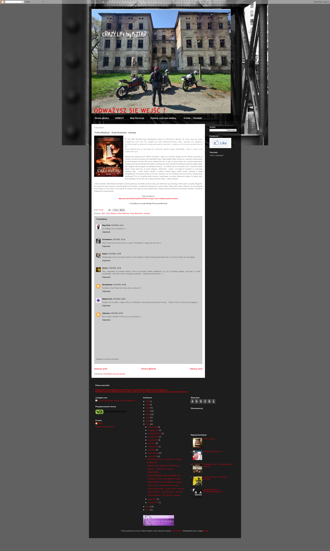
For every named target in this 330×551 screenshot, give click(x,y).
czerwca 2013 (153, 447)
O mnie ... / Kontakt (193, 118)
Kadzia (105, 254)
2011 (148, 510)
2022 (148, 401)
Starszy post (196, 369)
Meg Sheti (106, 225)
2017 (148, 411)
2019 (148, 405)
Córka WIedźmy (123, 213)
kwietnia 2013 (153, 453)
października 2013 (155, 433)
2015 (148, 418)
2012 (148, 507)
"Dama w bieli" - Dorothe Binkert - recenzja (163, 485)
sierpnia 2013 (153, 440)
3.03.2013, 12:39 (114, 254)
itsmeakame (107, 239)
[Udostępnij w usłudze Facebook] (121, 210)
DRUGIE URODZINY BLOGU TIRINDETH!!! (163, 476)
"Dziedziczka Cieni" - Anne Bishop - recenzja (164, 479)
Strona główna (102, 118)
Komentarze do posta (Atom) (114, 374)
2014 (148, 421)
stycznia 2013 (153, 502)
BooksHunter (107, 285)
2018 (148, 408)
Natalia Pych (107, 299)
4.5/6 (108, 213)
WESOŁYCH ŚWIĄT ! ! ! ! (213, 452)
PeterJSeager (177, 531)
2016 (148, 414)
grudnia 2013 (153, 427)
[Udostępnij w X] (118, 210)
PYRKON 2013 (152, 472)
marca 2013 (152, 456)
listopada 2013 (153, 430)
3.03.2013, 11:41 (117, 225)
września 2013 (153, 437)
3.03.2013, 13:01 (115, 268)
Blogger (205, 531)
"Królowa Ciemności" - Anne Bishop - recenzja (164, 459)
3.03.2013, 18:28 (119, 285)
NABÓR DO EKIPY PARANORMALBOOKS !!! (213, 491)
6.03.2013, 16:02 (119, 299)
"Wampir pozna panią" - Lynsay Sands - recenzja (165, 489)
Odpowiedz (106, 232)
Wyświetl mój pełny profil (104, 427)
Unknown (106, 313)
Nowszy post (100, 369)
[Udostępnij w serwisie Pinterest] (123, 210)
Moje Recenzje (137, 118)
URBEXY (119, 118)
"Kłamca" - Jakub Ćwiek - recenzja (160, 469)
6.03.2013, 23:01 (116, 313)
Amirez (105, 268)
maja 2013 (152, 450)
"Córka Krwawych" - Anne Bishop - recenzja (163, 495)
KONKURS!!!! (152, 462)
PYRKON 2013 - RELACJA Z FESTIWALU (163, 466)
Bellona (113, 213)
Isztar (100, 423)
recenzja (147, 213)
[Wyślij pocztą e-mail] (114, 210)
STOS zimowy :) (209, 439)
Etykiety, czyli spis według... (163, 118)
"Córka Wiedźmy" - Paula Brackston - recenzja (164, 492)
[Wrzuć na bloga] (116, 210)
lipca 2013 (152, 443)
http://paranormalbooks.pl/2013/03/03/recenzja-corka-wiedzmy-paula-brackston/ (148, 198)
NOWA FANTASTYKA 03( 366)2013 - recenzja (164, 482)
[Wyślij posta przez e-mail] (109, 210)
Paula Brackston (136, 213)
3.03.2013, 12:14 (119, 239)
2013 (103, 213)
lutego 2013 (152, 499)
